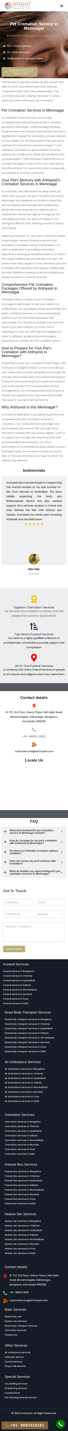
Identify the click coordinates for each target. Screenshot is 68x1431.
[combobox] (50, 914)
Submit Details (14, 948)
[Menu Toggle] (61, 5)
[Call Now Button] (60, 1424)
